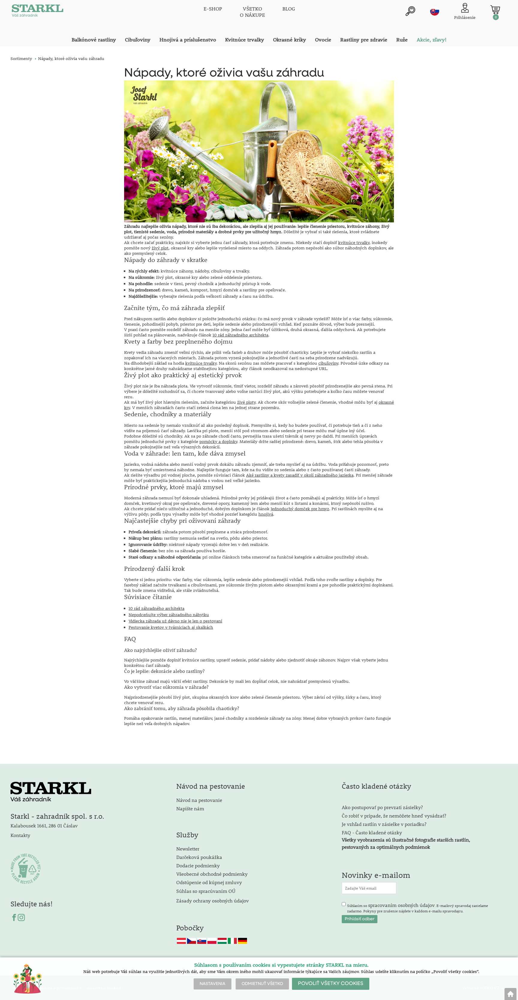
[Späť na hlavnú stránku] (511, 994)
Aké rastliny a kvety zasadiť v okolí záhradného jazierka (299, 475)
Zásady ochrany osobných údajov (213, 900)
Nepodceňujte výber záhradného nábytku (169, 614)
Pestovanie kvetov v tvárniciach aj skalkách (171, 627)
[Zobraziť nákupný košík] (495, 9)
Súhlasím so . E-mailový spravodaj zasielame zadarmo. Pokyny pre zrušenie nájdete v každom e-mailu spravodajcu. (417, 907)
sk (434, 11)
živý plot (160, 248)
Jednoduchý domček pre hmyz (300, 508)
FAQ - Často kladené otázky (372, 832)
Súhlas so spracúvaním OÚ (205, 891)
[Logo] (37, 12)
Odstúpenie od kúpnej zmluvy (209, 882)
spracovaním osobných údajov (401, 905)
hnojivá (265, 514)
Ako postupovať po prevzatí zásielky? (382, 807)
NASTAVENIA (212, 984)
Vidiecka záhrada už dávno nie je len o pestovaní (175, 621)
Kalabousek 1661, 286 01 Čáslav (44, 825)
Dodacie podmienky (198, 865)
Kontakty (20, 835)
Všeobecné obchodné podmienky (212, 874)
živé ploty (246, 402)
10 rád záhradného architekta (240, 335)
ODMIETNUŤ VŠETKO (262, 984)
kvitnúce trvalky (353, 242)
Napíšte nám (190, 808)
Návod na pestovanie (199, 800)
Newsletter (187, 848)
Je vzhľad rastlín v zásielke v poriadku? (384, 824)
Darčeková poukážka (199, 857)
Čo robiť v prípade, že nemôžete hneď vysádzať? (394, 815)
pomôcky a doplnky (218, 441)
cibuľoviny (328, 363)
